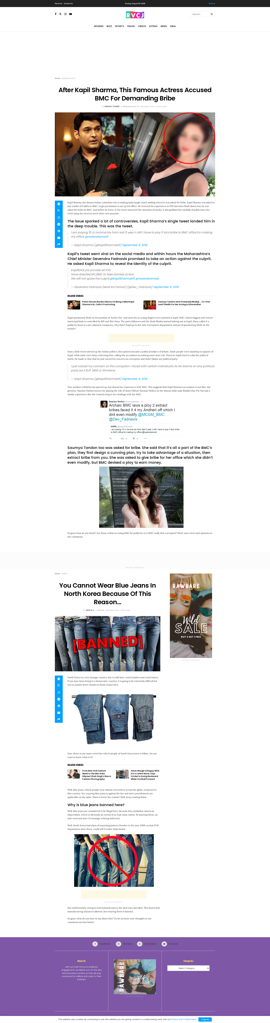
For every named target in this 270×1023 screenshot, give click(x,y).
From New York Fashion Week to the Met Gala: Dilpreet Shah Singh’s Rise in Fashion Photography (96, 774)
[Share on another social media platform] (59, 244)
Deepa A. (90, 610)
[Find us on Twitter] (60, 14)
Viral (173, 26)
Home (57, 78)
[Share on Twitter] (59, 210)
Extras (153, 26)
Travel (131, 26)
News (164, 26)
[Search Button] (212, 14)
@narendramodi (96, 237)
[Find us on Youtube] (70, 14)
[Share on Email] (59, 237)
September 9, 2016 (134, 245)
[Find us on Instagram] (65, 14)
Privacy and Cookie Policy (183, 1019)
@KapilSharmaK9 (122, 279)
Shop (213, 3)
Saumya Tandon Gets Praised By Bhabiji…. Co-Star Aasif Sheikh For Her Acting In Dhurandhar (184, 303)
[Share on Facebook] (59, 204)
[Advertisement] (135, 53)
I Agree (205, 1019)
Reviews (99, 26)
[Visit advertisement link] (191, 616)
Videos (142, 26)
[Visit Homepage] (135, 14)
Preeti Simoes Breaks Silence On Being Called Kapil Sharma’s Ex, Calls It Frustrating (108, 303)
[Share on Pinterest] (59, 231)
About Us (58, 3)
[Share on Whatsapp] (59, 217)
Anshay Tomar (111, 106)
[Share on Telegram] (59, 224)
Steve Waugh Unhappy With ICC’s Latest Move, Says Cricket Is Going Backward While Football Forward (145, 774)
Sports (119, 26)
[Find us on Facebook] (55, 14)
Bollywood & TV (68, 78)
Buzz (109, 26)
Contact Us (68, 3)
